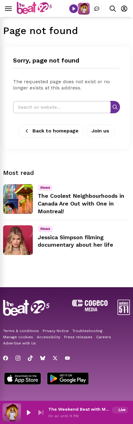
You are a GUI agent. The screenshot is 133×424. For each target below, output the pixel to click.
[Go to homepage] (34, 12)
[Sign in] (124, 8)
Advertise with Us (19, 343)
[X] (55, 358)
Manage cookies (18, 337)
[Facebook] (5, 358)
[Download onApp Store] (22, 379)
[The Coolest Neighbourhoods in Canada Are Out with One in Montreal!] (18, 199)
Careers (103, 337)
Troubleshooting (87, 331)
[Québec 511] (124, 313)
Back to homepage (55, 131)
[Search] (115, 107)
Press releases (78, 337)
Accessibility (48, 337)
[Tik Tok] (30, 358)
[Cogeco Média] (90, 310)
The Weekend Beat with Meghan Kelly (78, 409)
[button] (28, 412)
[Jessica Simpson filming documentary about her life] (18, 240)
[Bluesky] (42, 358)
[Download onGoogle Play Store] (68, 379)
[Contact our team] (96, 8)
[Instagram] (17, 358)
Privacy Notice (56, 331)
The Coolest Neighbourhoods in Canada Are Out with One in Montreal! (81, 203)
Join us (100, 131)
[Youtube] (67, 358)
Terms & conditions (21, 331)
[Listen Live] (74, 9)
